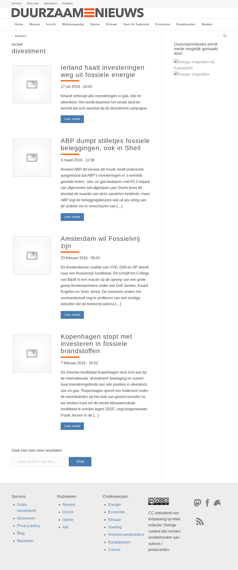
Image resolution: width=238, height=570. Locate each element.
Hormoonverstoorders (126, 535)
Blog (21, 533)
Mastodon (25, 541)
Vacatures (50, 3)
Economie (116, 512)
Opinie (68, 520)
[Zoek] (223, 36)
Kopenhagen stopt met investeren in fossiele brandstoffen (96, 344)
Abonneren (26, 518)
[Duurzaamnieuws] (78, 12)
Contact (67, 3)
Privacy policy (28, 526)
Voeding (115, 527)
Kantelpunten (119, 542)
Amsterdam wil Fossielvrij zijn (100, 242)
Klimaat (114, 520)
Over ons (33, 3)
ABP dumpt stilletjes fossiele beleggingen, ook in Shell (105, 144)
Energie (114, 505)
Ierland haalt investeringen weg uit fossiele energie (103, 71)
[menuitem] (18, 3)
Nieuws (69, 505)
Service (17, 3)
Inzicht (68, 512)
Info (66, 527)
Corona (114, 550)
